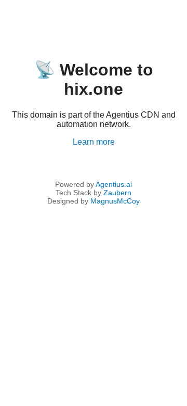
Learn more (94, 141)
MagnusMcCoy (115, 201)
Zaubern (117, 192)
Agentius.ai (114, 184)
